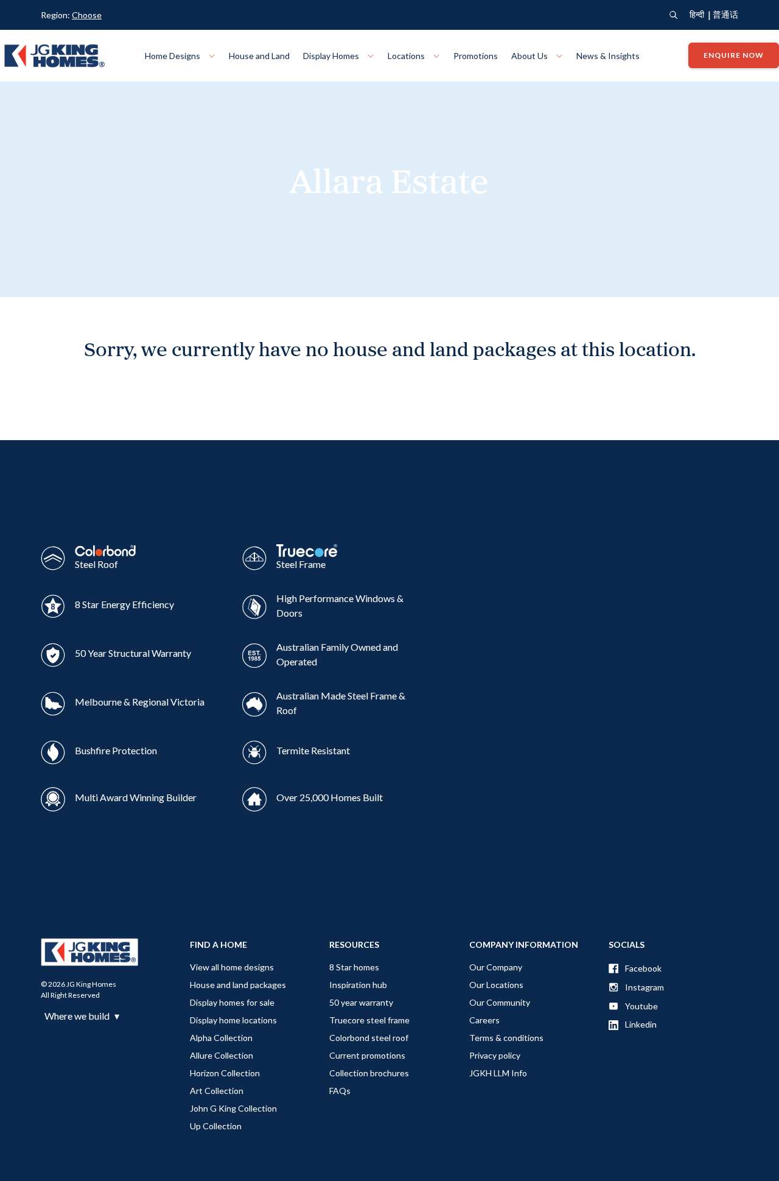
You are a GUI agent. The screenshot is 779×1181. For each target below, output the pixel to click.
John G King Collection (233, 1108)
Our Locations (496, 984)
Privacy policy (494, 1055)
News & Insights (608, 56)
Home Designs (173, 56)
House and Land (259, 56)
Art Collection (216, 1090)
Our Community (499, 1002)
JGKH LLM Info (498, 1073)
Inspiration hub (358, 984)
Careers (484, 1020)
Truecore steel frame (369, 1020)
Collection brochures (369, 1073)
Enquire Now (734, 55)
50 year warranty (361, 1002)
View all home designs (232, 967)
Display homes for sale (232, 1002)
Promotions (475, 56)
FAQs (340, 1090)
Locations (407, 56)
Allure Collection (221, 1055)
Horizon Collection (225, 1073)
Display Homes (332, 56)
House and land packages (238, 984)
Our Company (495, 967)
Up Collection (216, 1126)
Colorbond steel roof (368, 1037)
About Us (530, 56)
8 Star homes (354, 967)
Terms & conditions (506, 1037)
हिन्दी (697, 14)
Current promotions (367, 1055)
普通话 (725, 14)
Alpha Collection (221, 1037)
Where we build (81, 1016)
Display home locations (233, 1020)
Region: (71, 15)
